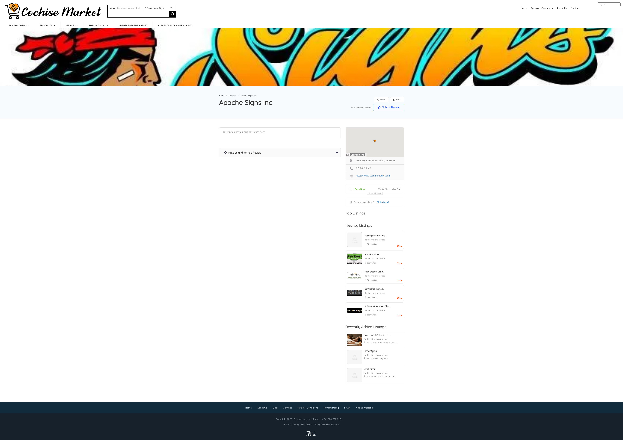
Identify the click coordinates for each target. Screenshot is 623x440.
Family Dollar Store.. (375, 235)
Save (398, 99)
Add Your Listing (364, 407)
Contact (574, 8)
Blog (275, 407)
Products (46, 25)
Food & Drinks (18, 25)
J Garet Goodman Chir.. (377, 306)
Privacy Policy (331, 407)
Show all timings (375, 193)
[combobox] (158, 8)
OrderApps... (371, 351)
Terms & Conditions (307, 407)
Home (524, 8)
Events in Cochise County (177, 25)
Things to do (97, 25)
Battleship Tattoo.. (374, 288)
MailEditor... (370, 369)
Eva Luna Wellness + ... (377, 335)
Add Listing (609, 7)
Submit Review (390, 107)
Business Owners (540, 8)
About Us (562, 8)
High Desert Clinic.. (374, 271)
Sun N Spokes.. (372, 254)
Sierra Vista (372, 244)
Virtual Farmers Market (133, 25)
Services (70, 25)
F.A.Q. (347, 407)
